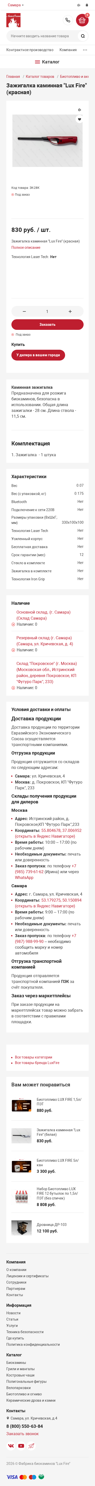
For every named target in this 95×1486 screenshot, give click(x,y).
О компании (16, 1270)
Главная (13, 77)
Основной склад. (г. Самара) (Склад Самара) (43, 615)
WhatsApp (24, 877)
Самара (14, 5)
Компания (68, 50)
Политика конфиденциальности (33, 1344)
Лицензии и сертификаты (27, 1276)
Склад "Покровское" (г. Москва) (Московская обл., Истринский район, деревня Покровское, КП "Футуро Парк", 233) (46, 672)
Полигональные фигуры (26, 1381)
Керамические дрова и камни (30, 1400)
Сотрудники (16, 1282)
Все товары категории (33, 1057)
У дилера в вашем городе (38, 355)
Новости (13, 1313)
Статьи (12, 1319)
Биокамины (16, 1363)
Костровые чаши (20, 1375)
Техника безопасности (25, 1332)
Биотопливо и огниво (24, 1394)
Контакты (14, 1295)
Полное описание (25, 247)
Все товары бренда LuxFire (37, 1063)
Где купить (15, 1338)
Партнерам (15, 1289)
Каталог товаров (40, 77)
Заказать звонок (22, 1433)
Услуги (12, 1326)
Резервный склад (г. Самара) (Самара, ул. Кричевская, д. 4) (44, 640)
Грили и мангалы (20, 1369)
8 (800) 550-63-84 (68, 20)
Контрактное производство (29, 50)
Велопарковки (18, 1388)
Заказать (47, 325)
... (85, 49)
